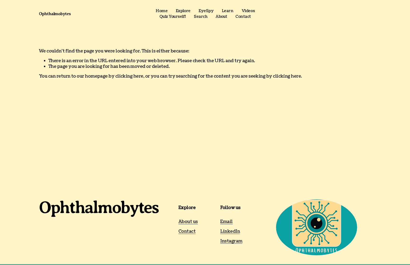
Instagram (231, 241)
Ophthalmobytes (55, 13)
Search (200, 16)
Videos (248, 11)
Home (162, 11)
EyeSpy (206, 11)
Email (226, 221)
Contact (243, 16)
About (221, 16)
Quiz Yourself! (172, 16)
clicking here (129, 76)
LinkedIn (230, 231)
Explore (183, 11)
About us (188, 221)
